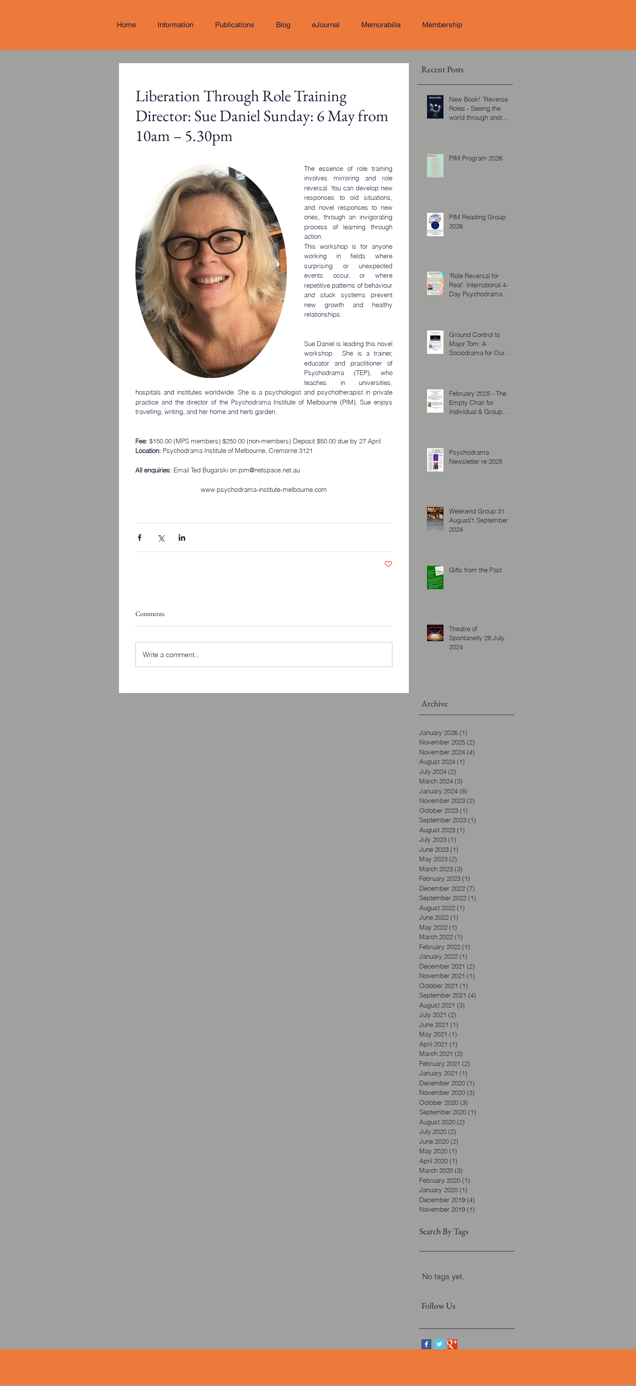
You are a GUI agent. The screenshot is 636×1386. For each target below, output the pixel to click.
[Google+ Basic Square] (452, 1344)
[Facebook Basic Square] (426, 1344)
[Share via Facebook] (139, 537)
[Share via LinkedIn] (182, 537)
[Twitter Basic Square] (439, 1344)
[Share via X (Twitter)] (161, 537)
